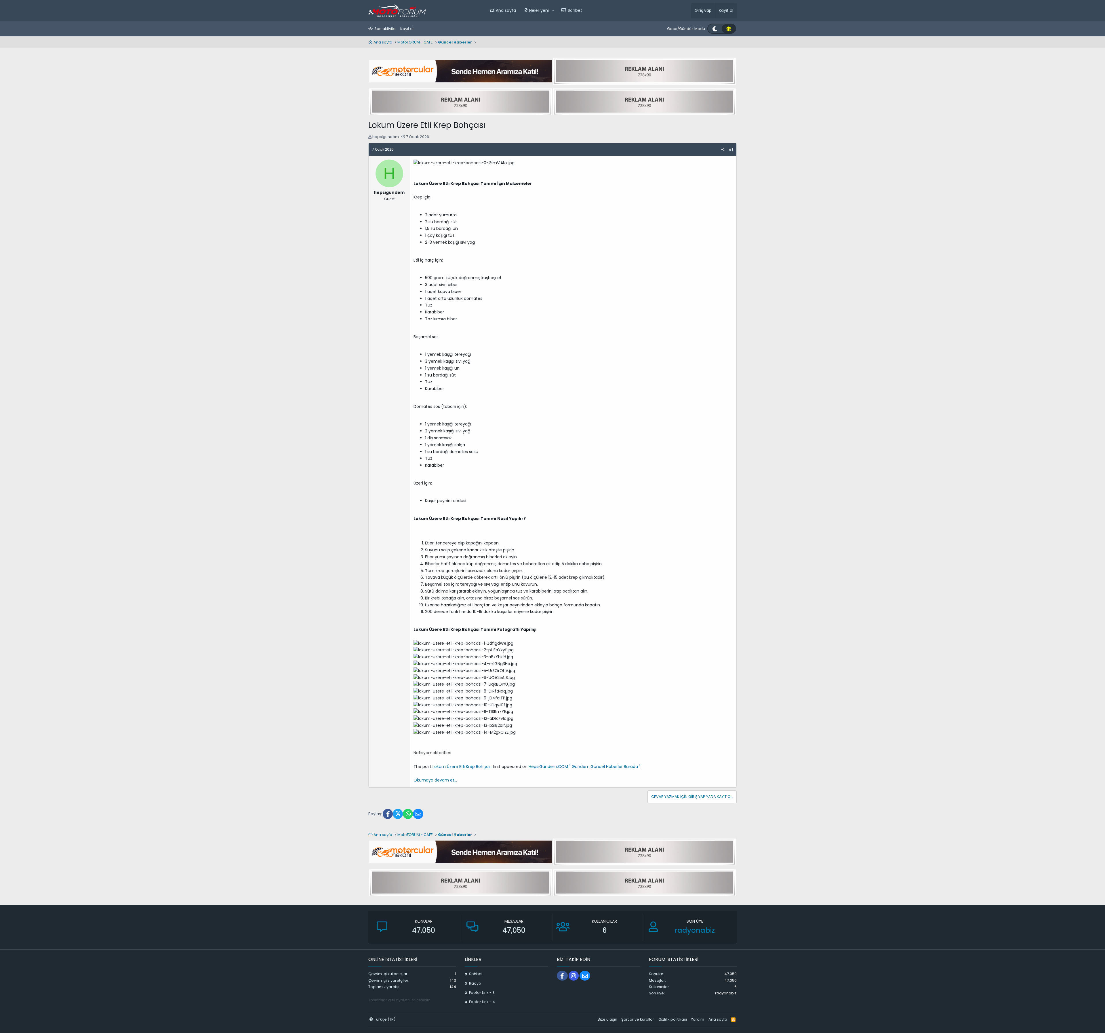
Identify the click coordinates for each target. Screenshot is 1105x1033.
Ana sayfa (506, 10)
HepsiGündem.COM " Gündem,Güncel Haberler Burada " (585, 766)
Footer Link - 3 (482, 992)
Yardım (697, 1019)
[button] (553, 10)
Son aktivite (385, 28)
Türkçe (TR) (384, 1019)
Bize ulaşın (607, 1019)
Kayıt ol (407, 28)
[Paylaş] (723, 149)
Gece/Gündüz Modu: (686, 28)
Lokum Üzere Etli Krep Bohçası (462, 766)
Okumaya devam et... (435, 780)
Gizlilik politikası (672, 1019)
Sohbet (575, 10)
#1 (731, 149)
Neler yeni (539, 10)
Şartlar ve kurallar (637, 1019)
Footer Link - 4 (482, 1001)
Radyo (475, 983)
